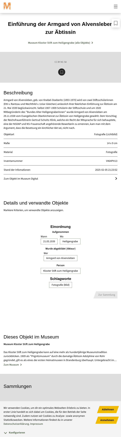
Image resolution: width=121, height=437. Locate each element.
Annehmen (107, 420)
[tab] (60, 432)
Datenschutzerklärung (16, 424)
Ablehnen (108, 409)
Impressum (36, 424)
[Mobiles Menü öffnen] (115, 6)
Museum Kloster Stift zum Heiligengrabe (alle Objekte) (59, 43)
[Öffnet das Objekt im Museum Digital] (116, 179)
